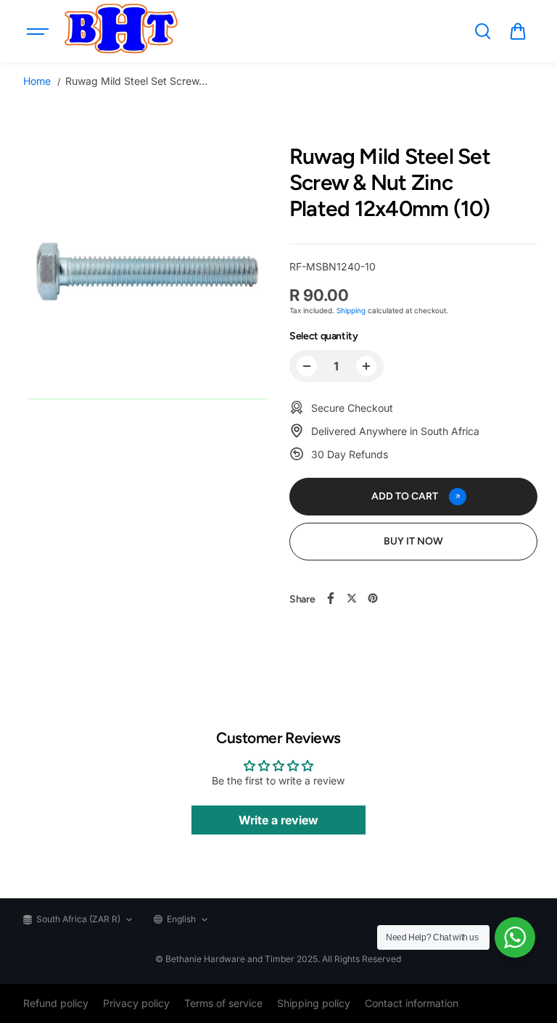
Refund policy (55, 1003)
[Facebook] (330, 598)
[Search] (482, 31)
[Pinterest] (372, 598)
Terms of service (223, 1003)
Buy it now (413, 541)
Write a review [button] (278, 820)
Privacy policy (136, 1003)
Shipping (351, 310)
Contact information (411, 1003)
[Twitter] (351, 598)
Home (37, 81)
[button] (518, 31)
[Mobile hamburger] (39, 31)
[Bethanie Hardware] (120, 31)
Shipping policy (313, 1003)
